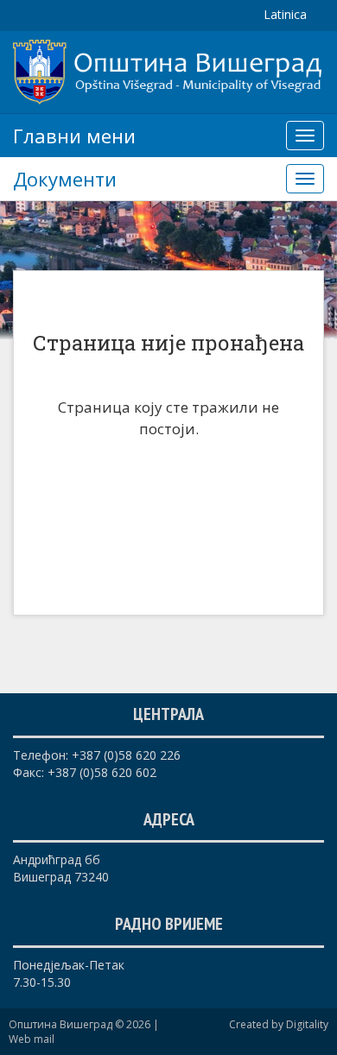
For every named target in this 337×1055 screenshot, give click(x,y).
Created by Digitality (278, 1024)
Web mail (31, 1039)
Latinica (285, 14)
